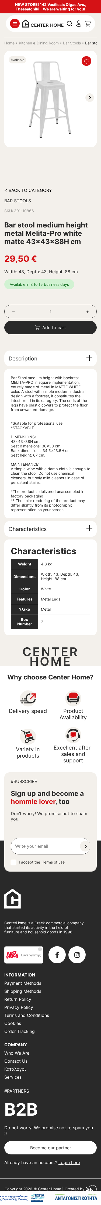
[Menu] (15, 23)
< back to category (28, 190)
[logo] (43, 23)
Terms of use (53, 862)
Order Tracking (19, 1031)
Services (13, 1077)
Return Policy (17, 999)
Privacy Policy (18, 1007)
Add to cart (54, 327)
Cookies (12, 1023)
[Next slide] (89, 97)
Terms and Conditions (26, 1015)
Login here (69, 1162)
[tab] (50, 358)
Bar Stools (72, 43)
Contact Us (15, 1061)
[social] (57, 954)
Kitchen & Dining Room (39, 43)
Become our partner (50, 1147)
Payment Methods (22, 983)
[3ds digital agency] (91, 1189)
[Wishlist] (86, 61)
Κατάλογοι (15, 1069)
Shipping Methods (22, 991)
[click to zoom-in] (50, 99)
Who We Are (16, 1053)
